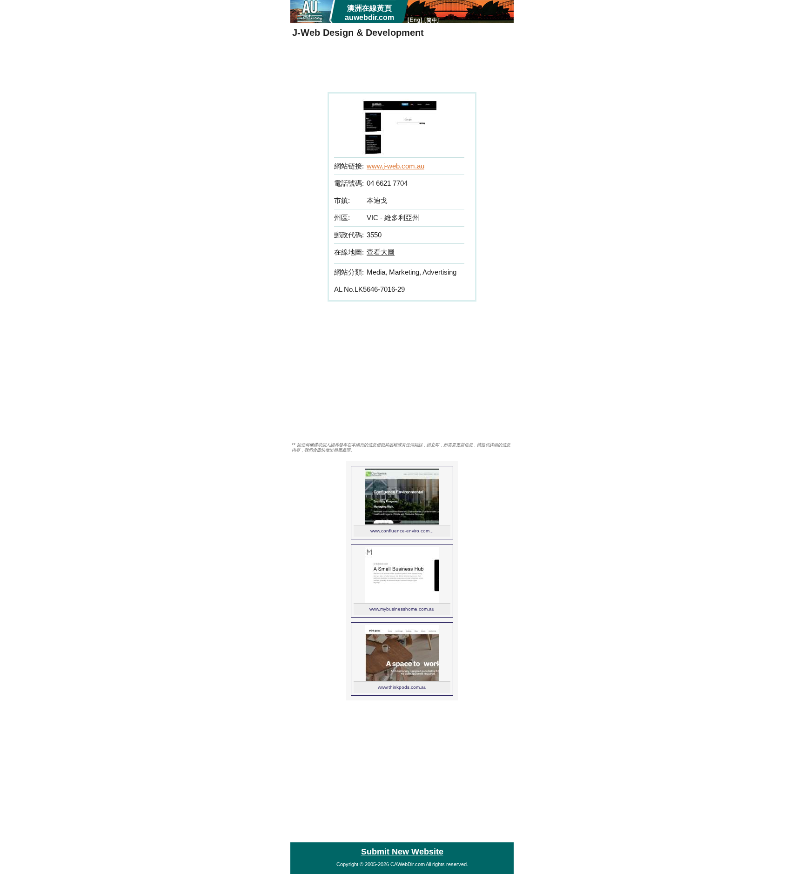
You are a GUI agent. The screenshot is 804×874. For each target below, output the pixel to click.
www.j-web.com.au (395, 166)
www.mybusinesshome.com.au (402, 609)
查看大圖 (381, 252)
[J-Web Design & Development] (399, 152)
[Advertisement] (402, 66)
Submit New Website (402, 851)
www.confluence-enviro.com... (402, 530)
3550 (374, 235)
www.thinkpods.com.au (402, 687)
